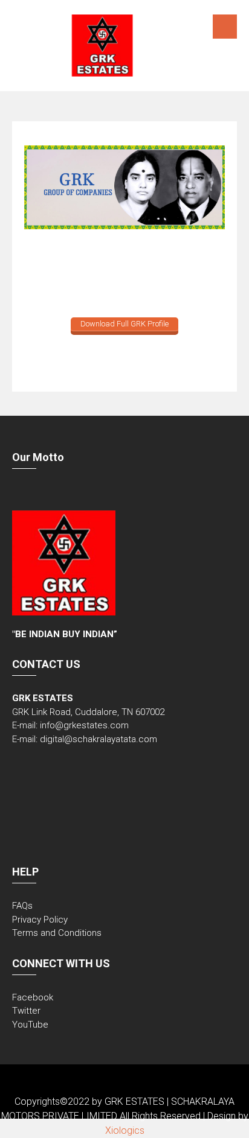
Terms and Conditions (57, 932)
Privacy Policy (40, 919)
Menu (225, 26)
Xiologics (124, 1130)
